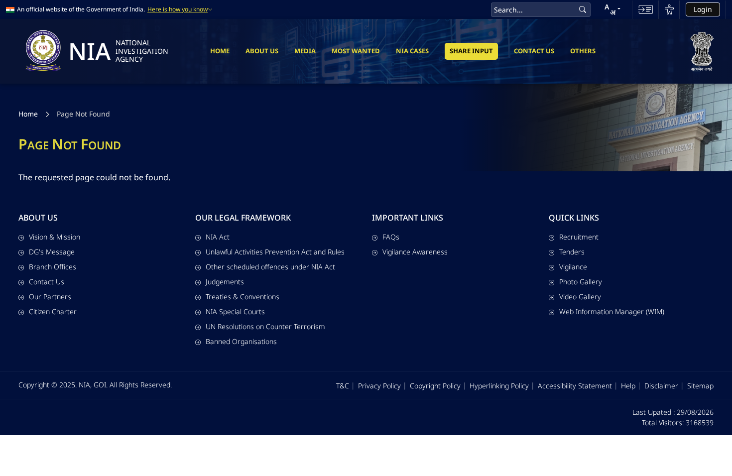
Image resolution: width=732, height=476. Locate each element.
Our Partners (50, 296)
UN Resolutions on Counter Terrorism (265, 326)
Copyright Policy (435, 385)
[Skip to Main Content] (645, 9)
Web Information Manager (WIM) (611, 311)
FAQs (390, 236)
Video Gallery (580, 296)
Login (703, 9)
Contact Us (534, 50)
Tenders (572, 251)
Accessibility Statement (575, 385)
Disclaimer (661, 385)
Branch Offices (52, 266)
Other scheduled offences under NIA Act (270, 266)
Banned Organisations (241, 341)
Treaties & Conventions (242, 296)
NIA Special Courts (235, 311)
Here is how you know (177, 9)
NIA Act (218, 236)
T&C (342, 385)
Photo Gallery (580, 281)
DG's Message (52, 251)
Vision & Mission (54, 236)
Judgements (225, 281)
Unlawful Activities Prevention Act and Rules (275, 251)
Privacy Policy (379, 385)
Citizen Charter (53, 311)
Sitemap (700, 385)
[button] (612, 9)
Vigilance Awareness (415, 251)
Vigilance (573, 266)
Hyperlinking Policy (499, 385)
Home (220, 50)
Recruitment (579, 236)
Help (628, 385)
